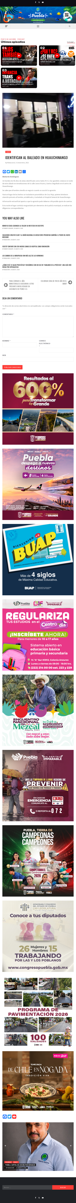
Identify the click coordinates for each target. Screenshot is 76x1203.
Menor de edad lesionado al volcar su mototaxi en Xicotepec (23, 226)
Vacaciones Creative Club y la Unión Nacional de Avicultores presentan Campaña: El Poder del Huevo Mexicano (36, 236)
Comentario (8, 314)
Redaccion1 (7, 240)
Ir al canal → (71, 42)
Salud (8, 152)
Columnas (15, 1162)
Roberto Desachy (8, 228)
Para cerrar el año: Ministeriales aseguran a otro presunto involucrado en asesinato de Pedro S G (21, 285)
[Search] (69, 26)
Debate (22, 1162)
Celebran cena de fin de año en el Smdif (54, 282)
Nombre (6, 341)
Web (4, 355)
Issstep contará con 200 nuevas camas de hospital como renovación (25, 246)
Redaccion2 (11, 163)
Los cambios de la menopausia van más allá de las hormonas (22, 255)
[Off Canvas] (6, 26)
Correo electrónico (44, 343)
